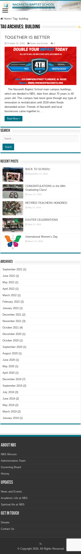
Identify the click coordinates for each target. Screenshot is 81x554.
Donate (5, 522)
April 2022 (8, 288)
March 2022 (9, 295)
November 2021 (11, 321)
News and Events (39, 43)
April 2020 (8, 372)
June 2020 (8, 359)
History (5, 473)
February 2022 (11, 301)
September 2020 (12, 346)
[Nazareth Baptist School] (40, 6)
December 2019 (11, 379)
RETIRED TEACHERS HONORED (46, 202)
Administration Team (13, 460)
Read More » (13, 118)
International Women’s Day (41, 236)
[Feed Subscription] (79, 27)
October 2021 (10, 327)
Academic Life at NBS (14, 498)
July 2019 (8, 392)
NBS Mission (9, 454)
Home (7, 18)
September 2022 (12, 269)
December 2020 (11, 334)
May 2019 (8, 405)
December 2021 (11, 314)
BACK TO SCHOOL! (37, 169)
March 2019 (9, 411)
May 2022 (8, 282)
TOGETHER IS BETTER (27, 37)
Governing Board (11, 467)
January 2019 (10, 418)
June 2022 (8, 275)
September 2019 (12, 385)
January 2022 (10, 308)
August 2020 (10, 353)
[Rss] (40, 543)
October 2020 (10, 340)
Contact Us (7, 528)
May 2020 (8, 366)
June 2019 (8, 398)
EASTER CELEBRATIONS (41, 219)
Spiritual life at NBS (13, 504)
